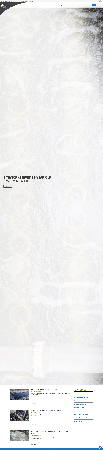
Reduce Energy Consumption (81, 414)
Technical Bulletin (78, 421)
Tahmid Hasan (33, 391)
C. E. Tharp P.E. (34, 412)
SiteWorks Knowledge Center (81, 418)
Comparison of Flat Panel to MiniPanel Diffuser (45, 410)
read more (33, 403)
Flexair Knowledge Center (80, 404)
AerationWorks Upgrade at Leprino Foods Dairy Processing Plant (49, 432)
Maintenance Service (79, 411)
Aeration (76, 394)
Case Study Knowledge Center (81, 397)
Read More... (8, 186)
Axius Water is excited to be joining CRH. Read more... (51, 448)
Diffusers (76, 401)
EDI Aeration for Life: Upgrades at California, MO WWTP (48, 389)
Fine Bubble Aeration (79, 407)
